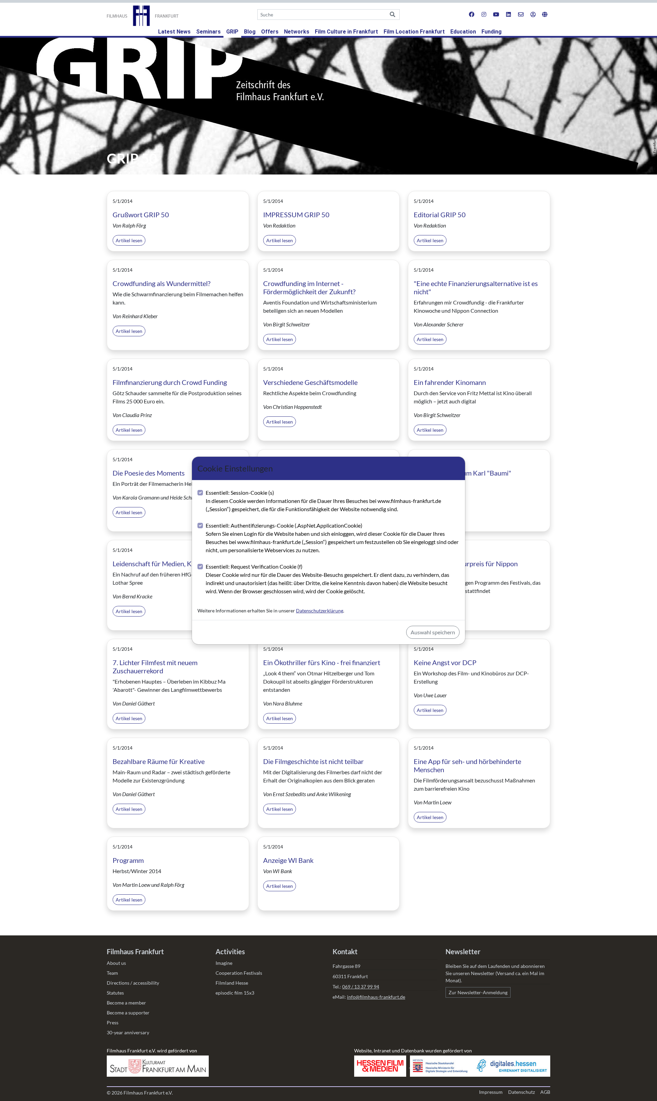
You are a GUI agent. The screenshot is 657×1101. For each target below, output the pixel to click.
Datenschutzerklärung (319, 610)
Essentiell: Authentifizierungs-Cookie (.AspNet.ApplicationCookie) (332, 537)
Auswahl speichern (433, 632)
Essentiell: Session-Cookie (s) (323, 500)
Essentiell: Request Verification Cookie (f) (327, 578)
